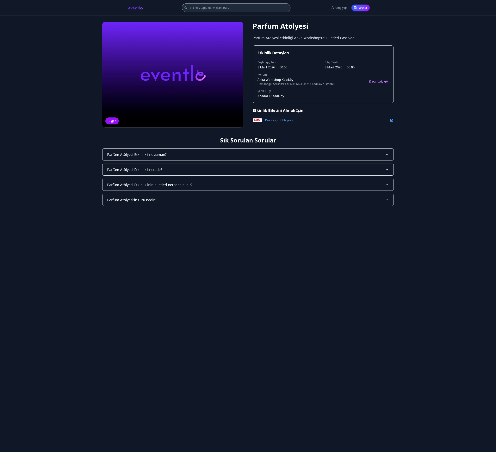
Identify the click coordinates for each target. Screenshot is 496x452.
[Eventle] (135, 8)
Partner (362, 7)
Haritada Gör (380, 81)
